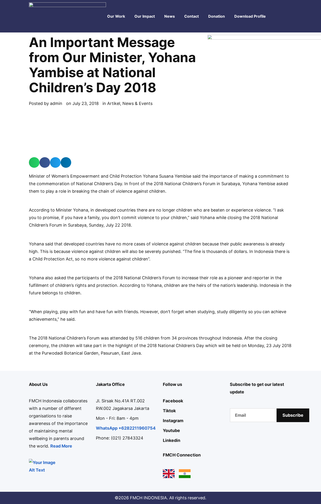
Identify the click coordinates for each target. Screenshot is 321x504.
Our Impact (144, 16)
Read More (61, 446)
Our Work (116, 16)
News (169, 16)
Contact (191, 16)
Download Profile (250, 16)
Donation (216, 16)
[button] (34, 162)
